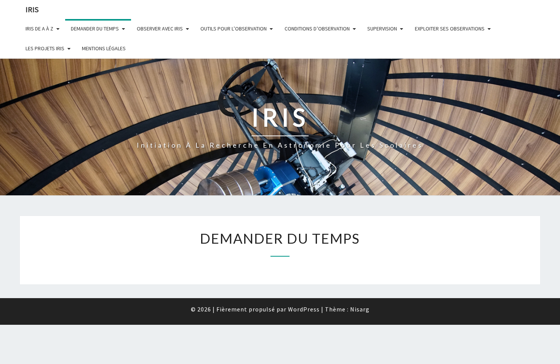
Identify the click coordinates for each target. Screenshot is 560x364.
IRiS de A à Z (39, 28)
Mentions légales (104, 48)
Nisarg (360, 309)
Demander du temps (95, 28)
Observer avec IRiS (160, 28)
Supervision (382, 28)
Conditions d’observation (317, 28)
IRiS (32, 9)
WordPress (304, 309)
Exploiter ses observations (450, 28)
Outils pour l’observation (233, 28)
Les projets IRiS (45, 48)
